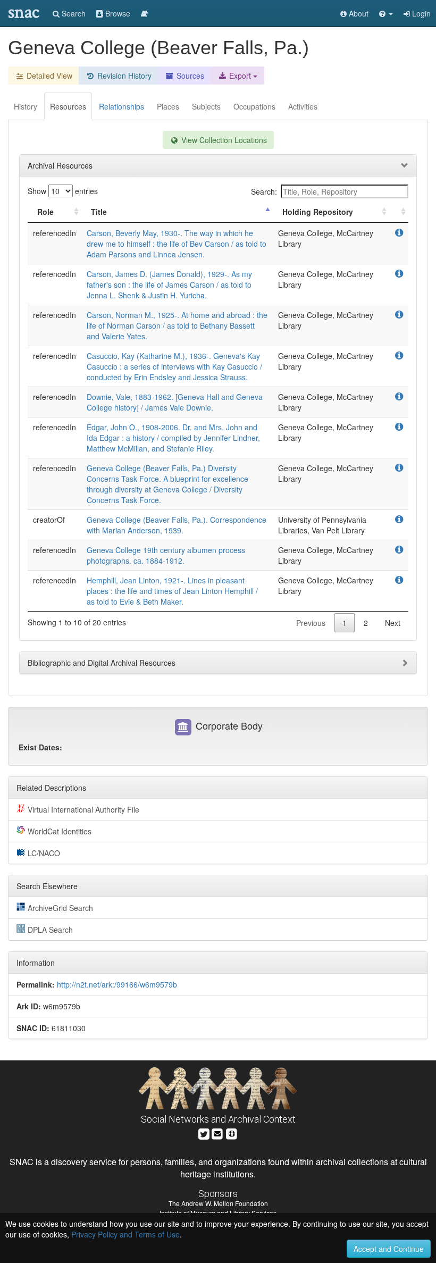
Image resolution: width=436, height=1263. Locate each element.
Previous (310, 622)
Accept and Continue (389, 1248)
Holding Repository (317, 211)
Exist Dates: (40, 747)
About (357, 13)
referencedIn (54, 233)
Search (73, 13)
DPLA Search (50, 929)
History (25, 106)
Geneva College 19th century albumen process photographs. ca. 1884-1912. (166, 555)
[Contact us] (217, 1132)
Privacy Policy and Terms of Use (125, 1234)
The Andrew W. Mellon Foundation (218, 1203)
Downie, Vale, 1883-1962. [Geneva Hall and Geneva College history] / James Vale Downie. (175, 402)
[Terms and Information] (231, 1132)
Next (392, 622)
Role (45, 211)
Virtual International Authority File (83, 809)
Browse (116, 13)
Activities (302, 106)
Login (420, 13)
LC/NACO (44, 853)
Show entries (63, 191)
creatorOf (49, 519)
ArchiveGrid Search (60, 907)
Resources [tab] (68, 106)
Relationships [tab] (121, 106)
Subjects (206, 106)
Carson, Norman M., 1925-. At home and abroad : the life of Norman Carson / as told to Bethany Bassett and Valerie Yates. (177, 325)
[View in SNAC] (399, 233)
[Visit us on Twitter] (203, 1132)
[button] (386, 13)
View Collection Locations (223, 140)
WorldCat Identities (59, 831)
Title (99, 211)
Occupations (254, 106)
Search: (264, 191)
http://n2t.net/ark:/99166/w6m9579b (117, 984)
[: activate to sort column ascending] (398, 212)
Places (168, 106)
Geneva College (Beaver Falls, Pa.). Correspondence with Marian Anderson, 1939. (176, 525)
